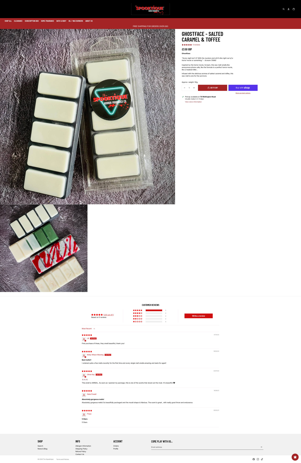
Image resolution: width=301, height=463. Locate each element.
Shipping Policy (81, 449)
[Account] (288, 9)
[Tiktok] (262, 459)
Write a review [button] (198, 316)
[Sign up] (261, 447)
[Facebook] (253, 459)
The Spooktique (48, 459)
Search (40, 446)
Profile (115, 449)
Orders (116, 446)
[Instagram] (257, 459)
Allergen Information (83, 446)
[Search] (283, 9)
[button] (138, 310)
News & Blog (42, 449)
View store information (193, 102)
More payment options (243, 93)
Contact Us (79, 454)
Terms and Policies (62, 459)
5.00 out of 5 (108, 315)
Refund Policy (80, 451)
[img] (87, 335)
